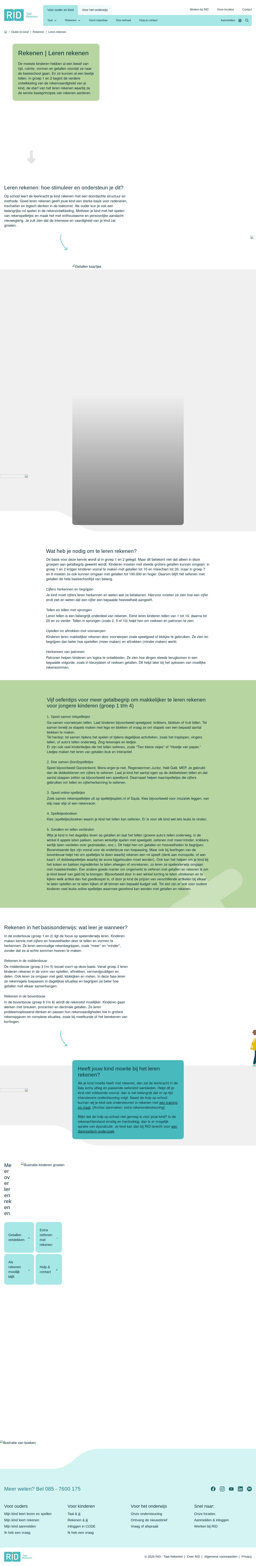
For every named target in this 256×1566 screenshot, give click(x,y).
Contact (247, 9)
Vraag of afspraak (144, 1526)
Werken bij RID (199, 9)
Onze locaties (225, 9)
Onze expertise (98, 20)
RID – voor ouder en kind (185, 1486)
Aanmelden (228, 20)
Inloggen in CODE (81, 1526)
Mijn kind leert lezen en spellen (28, 1514)
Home (5, 31)
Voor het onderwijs (95, 10)
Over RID (193, 1556)
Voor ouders (16, 1506)
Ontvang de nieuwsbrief (149, 1520)
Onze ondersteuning (146, 1514)
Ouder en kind (20, 31)
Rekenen (70, 20)
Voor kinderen (81, 1506)
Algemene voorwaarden (220, 1556)
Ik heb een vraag (17, 1532)
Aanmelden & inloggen (211, 1520)
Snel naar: (204, 1506)
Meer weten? (42, 1489)
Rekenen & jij (78, 1520)
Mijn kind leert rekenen (21, 1520)
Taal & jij (74, 1514)
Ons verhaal (123, 20)
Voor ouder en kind (60, 10)
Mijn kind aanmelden (20, 1526)
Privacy (247, 1556)
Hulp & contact (148, 20)
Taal (50, 20)
